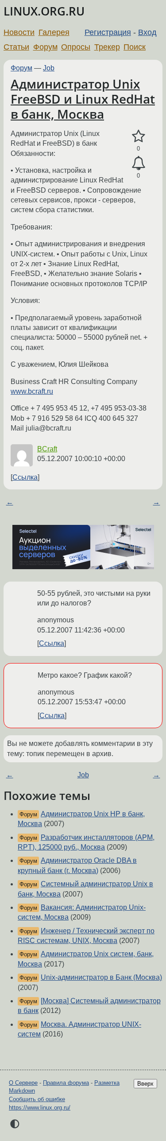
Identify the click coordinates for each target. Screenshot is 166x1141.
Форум (45, 47)
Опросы (75, 47)
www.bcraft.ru (32, 391)
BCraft (47, 449)
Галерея (54, 32)
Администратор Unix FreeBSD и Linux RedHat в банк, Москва (83, 98)
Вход (147, 32)
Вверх (145, 1083)
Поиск (135, 47)
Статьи (16, 47)
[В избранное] (138, 136)
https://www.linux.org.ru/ (39, 1107)
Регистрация (108, 32)
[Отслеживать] (138, 163)
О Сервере (23, 1082)
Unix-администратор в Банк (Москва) (101, 977)
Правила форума (66, 1082)
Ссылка (25, 477)
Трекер (107, 47)
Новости (19, 32)
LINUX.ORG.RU (44, 11)
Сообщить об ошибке (37, 1099)
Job (48, 68)
